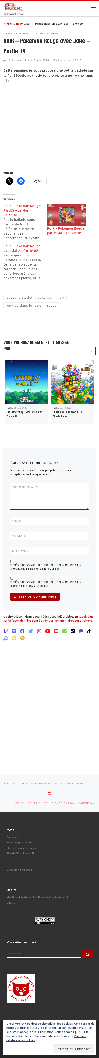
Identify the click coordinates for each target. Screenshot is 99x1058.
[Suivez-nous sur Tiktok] (89, 630)
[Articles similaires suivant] (91, 351)
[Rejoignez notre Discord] (14, 630)
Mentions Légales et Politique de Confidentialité (37, 897)
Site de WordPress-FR (21, 853)
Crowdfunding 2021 (19, 869)
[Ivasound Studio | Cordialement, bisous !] (13, 7)
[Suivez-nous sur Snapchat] (14, 638)
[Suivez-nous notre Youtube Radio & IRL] (56, 630)
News (19, 23)
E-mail (19, 535)
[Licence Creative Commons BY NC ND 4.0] (45, 920)
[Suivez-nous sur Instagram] (39, 630)
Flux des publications (20, 842)
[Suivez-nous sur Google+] (22, 638)
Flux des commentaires (21, 848)
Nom (17, 520)
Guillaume (15, 60)
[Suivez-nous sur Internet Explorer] (5, 638)
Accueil (8, 23)
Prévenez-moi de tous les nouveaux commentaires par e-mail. (46, 567)
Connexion (13, 837)
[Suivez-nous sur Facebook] (22, 630)
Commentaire (26, 487)
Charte (11, 902)
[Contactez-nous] (64, 630)
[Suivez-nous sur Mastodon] (81, 630)
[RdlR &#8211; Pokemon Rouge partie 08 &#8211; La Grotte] (66, 215)
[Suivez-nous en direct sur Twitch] (5, 630)
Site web (20, 551)
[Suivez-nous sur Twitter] (31, 630)
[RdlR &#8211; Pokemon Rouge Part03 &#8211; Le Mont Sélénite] (25, 222)
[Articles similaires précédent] (82, 351)
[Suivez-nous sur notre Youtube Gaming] (47, 630)
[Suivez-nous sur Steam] (73, 630)
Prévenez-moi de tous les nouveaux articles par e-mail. (46, 584)
